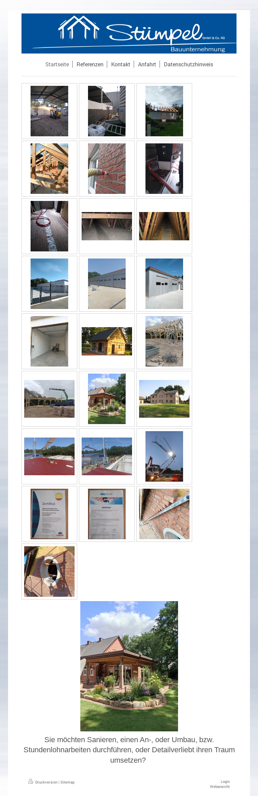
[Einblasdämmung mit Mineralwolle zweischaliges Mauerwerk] (107, 168)
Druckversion (46, 782)
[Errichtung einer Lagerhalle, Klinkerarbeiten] (107, 111)
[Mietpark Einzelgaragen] (164, 283)
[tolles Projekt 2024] (164, 514)
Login (225, 781)
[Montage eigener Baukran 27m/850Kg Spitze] (164, 456)
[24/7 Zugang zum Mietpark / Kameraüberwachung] (49, 283)
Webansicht (220, 786)
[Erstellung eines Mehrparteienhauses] (164, 399)
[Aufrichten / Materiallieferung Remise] (164, 341)
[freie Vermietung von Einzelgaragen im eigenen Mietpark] (49, 341)
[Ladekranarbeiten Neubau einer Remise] (49, 399)
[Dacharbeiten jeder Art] (49, 456)
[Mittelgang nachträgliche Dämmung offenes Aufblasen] (164, 226)
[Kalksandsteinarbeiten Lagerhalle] (49, 111)
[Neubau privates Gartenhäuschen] (164, 111)
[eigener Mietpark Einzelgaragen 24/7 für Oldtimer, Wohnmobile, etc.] (107, 283)
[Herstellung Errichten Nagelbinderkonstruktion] (49, 168)
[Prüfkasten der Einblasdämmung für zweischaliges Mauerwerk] (164, 168)
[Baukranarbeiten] (107, 456)
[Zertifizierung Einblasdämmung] (49, 514)
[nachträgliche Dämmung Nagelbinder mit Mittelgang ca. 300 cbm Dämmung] (107, 226)
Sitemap (67, 782)
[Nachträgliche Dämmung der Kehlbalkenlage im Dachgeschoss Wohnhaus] (49, 226)
